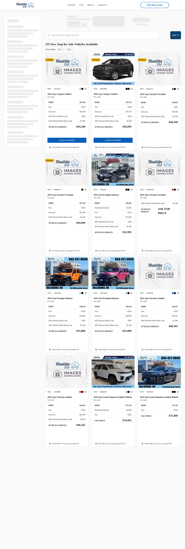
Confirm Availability (67, 140)
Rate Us (90, 5)
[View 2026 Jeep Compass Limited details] (66, 69)
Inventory (71, 5)
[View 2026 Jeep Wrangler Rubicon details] (113, 170)
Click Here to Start (155, 5)
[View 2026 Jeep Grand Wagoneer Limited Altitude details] (113, 372)
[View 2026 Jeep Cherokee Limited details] (159, 273)
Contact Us (102, 5)
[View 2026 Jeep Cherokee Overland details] (159, 69)
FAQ (81, 5)
